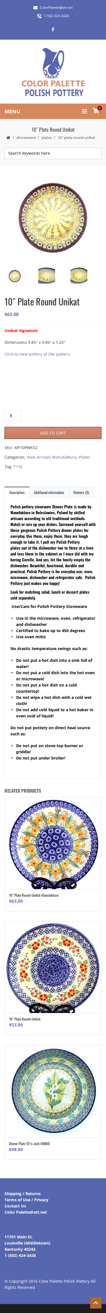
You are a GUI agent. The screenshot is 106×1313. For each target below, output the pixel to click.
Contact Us (15, 1206)
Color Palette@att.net (26, 1212)
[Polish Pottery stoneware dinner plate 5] (52, 276)
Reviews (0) (81, 492)
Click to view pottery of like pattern (37, 354)
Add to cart (53, 433)
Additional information (49, 492)
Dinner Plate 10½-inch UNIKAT (29, 1143)
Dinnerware (26, 137)
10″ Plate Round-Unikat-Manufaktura (34, 895)
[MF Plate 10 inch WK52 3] (53, 218)
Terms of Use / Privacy (26, 1199)
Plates (47, 137)
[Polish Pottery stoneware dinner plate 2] (84, 276)
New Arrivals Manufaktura (52, 457)
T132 (18, 466)
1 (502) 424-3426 (20, 1255)
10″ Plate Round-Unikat (24, 1019)
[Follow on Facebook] (53, 29)
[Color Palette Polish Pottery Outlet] (53, 72)
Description (17, 492)
